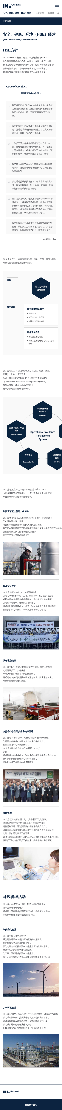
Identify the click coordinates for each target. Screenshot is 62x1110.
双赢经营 (52, 13)
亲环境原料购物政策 (30, 93)
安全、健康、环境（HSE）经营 (17, 13)
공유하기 (58, 13)
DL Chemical (12, 5)
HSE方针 (7, 21)
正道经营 (40, 13)
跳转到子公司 (31, 1104)
